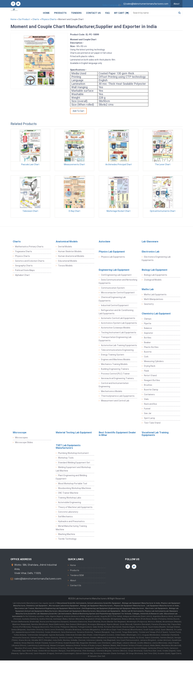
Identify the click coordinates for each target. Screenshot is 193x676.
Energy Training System (112, 354)
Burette (148, 352)
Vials (146, 399)
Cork (146, 356)
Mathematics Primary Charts (29, 246)
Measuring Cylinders (154, 361)
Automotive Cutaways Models (115, 327)
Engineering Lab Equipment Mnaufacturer (126, 608)
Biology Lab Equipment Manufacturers (96, 606)
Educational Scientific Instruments (71, 603)
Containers (149, 394)
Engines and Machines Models (115, 359)
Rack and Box (150, 404)
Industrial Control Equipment (115, 305)
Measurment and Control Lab (115, 400)
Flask (146, 371)
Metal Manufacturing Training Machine (71, 528)
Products (60, 13)
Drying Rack (149, 366)
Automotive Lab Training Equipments (119, 345)
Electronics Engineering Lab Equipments (156, 258)
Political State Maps (25, 270)
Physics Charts (48, 19)
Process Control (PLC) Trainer (115, 373)
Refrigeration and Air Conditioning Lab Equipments (116, 312)
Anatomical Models (67, 241)
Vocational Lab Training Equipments (155, 434)
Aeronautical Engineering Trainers (117, 378)
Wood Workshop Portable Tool (72, 483)
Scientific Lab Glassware (38, 614)
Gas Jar (147, 413)
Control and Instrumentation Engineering (114, 385)
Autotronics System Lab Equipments (119, 323)
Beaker (147, 342)
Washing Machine (66, 534)
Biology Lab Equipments (155, 275)
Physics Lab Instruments (155, 611)
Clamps (147, 319)
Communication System (113, 288)
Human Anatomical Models (71, 256)
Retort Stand (150, 375)
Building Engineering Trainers (115, 369)
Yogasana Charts (23, 251)
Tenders (76, 13)
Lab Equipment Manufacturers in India (163, 606)
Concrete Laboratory (68, 512)
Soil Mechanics (65, 516)
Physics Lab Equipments (113, 257)
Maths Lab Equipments (155, 294)
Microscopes (21, 437)
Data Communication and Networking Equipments (118, 281)
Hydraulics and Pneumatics (71, 521)
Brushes (148, 385)
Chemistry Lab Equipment (156, 313)
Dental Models (65, 246)
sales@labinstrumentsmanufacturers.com (37, 578)
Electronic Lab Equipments (156, 608)
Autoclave (104, 241)
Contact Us (93, 13)
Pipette (147, 323)
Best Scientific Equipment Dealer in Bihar (117, 434)
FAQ (107, 13)
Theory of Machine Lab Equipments (75, 507)
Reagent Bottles (152, 380)
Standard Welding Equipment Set (74, 462)
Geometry (149, 304)
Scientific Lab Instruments (60, 614)
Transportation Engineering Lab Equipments (115, 339)
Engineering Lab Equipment (114, 269)
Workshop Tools (66, 458)
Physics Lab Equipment (112, 251)
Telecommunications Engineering (117, 350)
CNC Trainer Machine (68, 493)
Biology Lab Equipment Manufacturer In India (141, 603)
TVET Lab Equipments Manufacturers (68, 446)
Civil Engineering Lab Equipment (116, 275)
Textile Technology (67, 539)
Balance (148, 328)
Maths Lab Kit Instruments (133, 611)
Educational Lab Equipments (108, 611)
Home (46, 13)
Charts (35, 19)
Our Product (24, 19)
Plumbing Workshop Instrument (73, 453)
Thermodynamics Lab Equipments (117, 396)
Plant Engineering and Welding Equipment (71, 477)
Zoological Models (152, 280)
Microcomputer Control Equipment (118, 292)
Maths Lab (148, 289)
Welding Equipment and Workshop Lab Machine (73, 469)
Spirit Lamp (149, 418)
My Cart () (121, 13)
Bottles (147, 337)
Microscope (19, 432)
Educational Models (67, 261)
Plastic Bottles (151, 347)
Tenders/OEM (77, 575)
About (176, 4)
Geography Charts (24, 265)
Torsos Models (65, 265)
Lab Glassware (150, 241)
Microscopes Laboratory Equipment (64, 606)
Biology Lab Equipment (154, 269)
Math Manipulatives (153, 299)
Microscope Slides (24, 442)
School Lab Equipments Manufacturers (41, 611)
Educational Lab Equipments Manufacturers (77, 611)
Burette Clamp (151, 389)
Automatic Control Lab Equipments (118, 318)
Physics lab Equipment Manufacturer (130, 606)
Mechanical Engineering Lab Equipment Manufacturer (58, 608)
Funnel (147, 408)
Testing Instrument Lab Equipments (118, 332)
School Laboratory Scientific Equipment (104, 603)
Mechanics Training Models (114, 364)
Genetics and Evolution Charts (29, 261)
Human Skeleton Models (70, 251)
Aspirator (148, 333)
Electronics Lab (150, 251)
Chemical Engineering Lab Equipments (112, 299)
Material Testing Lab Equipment (74, 432)
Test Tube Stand (152, 423)
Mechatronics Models (111, 391)
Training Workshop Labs (69, 497)
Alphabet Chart (22, 275)
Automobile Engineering (69, 502)
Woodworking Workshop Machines (74, 488)
